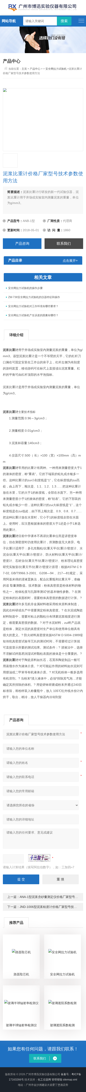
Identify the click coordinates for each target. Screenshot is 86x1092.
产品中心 (35, 68)
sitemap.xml (70, 1079)
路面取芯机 (21, 974)
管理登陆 (57, 1079)
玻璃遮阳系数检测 (62, 1025)
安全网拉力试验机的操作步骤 (25, 288)
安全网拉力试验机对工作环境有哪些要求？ (33, 306)
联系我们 (64, 243)
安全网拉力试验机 (56, 68)
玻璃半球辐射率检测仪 (21, 1025)
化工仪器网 (44, 1079)
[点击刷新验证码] (39, 858)
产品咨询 (22, 243)
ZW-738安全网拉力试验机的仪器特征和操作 (34, 297)
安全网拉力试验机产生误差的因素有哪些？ (33, 315)
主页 (24, 68)
